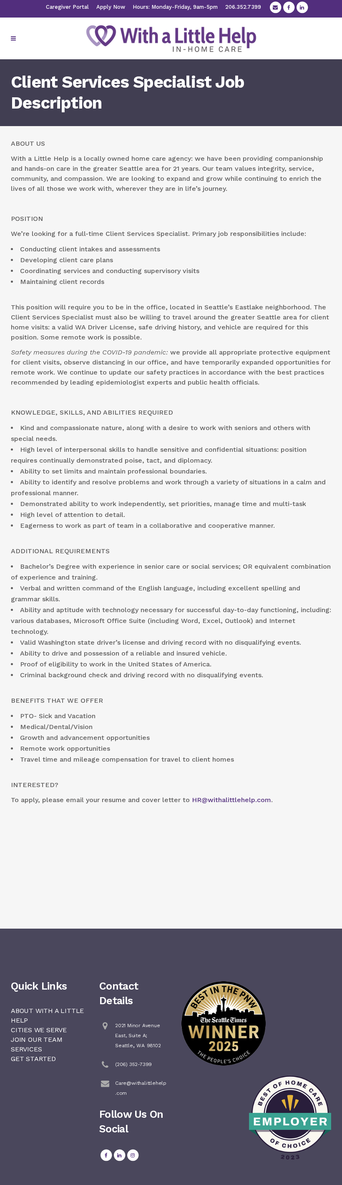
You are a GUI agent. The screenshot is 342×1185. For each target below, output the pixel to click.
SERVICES (26, 1049)
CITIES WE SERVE (39, 1030)
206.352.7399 (243, 7)
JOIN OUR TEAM (36, 1039)
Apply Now (110, 7)
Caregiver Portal (67, 7)
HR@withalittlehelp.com (231, 800)
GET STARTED (33, 1059)
